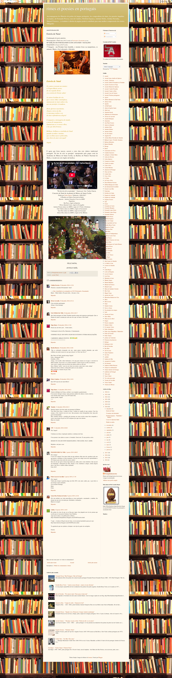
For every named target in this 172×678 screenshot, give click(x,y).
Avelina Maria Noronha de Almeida (114, 138)
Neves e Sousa (108, 308)
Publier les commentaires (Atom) (62, 565)
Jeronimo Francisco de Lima (112, 240)
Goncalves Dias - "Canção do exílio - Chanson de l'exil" (70, 603)
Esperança (107, 191)
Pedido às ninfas (110, 422)
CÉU (52, 428)
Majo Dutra (54, 325)
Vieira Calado (108, 382)
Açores (106, 97)
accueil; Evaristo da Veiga (111, 84)
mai (108, 440)
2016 (106, 455)
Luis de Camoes (109, 274)
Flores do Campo (109, 221)
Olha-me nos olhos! (110, 318)
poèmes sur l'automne (110, 338)
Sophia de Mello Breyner (111, 365)
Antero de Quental (109, 125)
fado (106, 201)
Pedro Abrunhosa (109, 329)
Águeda (106, 104)
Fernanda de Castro (109, 206)
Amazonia (107, 121)
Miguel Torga (108, 293)
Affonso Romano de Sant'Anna (112, 99)
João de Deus (108, 242)
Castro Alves (108, 165)
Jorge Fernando (108, 250)
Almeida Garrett (109, 112)
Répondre (53, 295)
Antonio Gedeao (109, 129)
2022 (106, 397)
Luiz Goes (107, 276)
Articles (107, 33)
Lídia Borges (108, 269)
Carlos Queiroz (108, 159)
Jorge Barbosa (108, 248)
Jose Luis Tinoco (109, 255)
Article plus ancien (92, 562)
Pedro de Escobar (109, 333)
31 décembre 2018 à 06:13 (62, 407)
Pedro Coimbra (55, 379)
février (108, 447)
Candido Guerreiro (109, 153)
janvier (108, 449)
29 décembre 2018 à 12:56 (67, 285)
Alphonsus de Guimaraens (111, 114)
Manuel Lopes (108, 287)
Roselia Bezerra (55, 348)
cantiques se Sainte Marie (111, 155)
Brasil (106, 148)
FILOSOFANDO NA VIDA (58, 452)
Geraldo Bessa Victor (110, 225)
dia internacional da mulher (112, 187)
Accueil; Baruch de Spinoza (112, 87)
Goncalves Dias (108, 229)
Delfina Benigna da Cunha (111, 184)
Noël (106, 312)
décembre (109, 409)
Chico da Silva (108, 172)
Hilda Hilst (107, 231)
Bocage (106, 146)
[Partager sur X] (74, 273)
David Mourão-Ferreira (110, 182)
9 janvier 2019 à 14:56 (73, 496)
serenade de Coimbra (110, 361)
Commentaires (109, 36)
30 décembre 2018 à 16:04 (66, 348)
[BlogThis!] (72, 273)
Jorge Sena (107, 253)
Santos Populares (109, 353)
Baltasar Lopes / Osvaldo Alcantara (113, 140)
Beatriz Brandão (109, 144)
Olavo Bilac (108, 316)
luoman (90, 657)
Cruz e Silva (108, 176)
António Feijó (108, 127)
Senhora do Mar (109, 359)
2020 (106, 402)
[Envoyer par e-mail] (70, 273)
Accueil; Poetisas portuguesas (112, 95)
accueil (53, 275)
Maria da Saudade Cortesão (111, 289)
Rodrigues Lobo (109, 344)
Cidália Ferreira (55, 285)
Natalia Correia (108, 306)
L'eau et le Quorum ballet (112, 419)
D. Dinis (107, 178)
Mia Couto (107, 291)
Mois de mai (108, 301)
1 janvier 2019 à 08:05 (72, 452)
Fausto (106, 204)
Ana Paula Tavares (109, 123)
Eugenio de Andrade (110, 195)
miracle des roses (109, 295)
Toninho (53, 407)
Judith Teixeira (108, 259)
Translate (115, 69)
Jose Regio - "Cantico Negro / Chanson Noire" (60, 648)
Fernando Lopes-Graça (110, 212)
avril (108, 442)
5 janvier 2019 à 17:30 (70, 477)
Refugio (107, 342)
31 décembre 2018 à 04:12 (64, 389)
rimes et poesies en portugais (71, 8)
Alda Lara (107, 110)
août (108, 432)
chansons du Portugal (110, 170)
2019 (106, 404)
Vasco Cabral (108, 376)
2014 (106, 460)
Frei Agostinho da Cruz (111, 223)
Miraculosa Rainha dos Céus (112, 297)
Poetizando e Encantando (78, 40)
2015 (106, 457)
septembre (109, 430)
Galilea (53, 510)
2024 (106, 392)
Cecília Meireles (109, 167)
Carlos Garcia (68, 195)
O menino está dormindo (112, 413)
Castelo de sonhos (109, 163)
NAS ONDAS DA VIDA (57, 313)
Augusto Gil (108, 135)
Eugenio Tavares (109, 199)
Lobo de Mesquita (109, 272)
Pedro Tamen (108, 335)
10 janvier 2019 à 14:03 (61, 510)
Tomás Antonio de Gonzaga (112, 370)
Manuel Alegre (108, 280)
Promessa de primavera (110, 340)
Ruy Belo (107, 348)
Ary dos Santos (108, 133)
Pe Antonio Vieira (109, 327)
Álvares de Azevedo (110, 116)
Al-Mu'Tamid (108, 106)
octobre (109, 427)
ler (105, 267)
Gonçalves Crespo (109, 227)
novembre (109, 425)
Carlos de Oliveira (109, 157)
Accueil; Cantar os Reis (110, 91)
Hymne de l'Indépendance (111, 233)
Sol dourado (108, 363)
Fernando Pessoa (109, 216)
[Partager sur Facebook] (76, 273)
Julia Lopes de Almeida (111, 261)
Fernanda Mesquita (109, 208)
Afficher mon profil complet (110, 480)
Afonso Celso (108, 102)
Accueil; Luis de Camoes (111, 93)
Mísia (106, 299)
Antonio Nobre (108, 131)
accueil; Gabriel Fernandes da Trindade (114, 82)
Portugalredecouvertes (111, 474)
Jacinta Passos (108, 238)
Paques (106, 321)
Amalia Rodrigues (109, 119)
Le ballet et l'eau (109, 263)
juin (108, 437)
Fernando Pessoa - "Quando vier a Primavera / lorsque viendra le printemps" (75, 612)
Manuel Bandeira (109, 282)
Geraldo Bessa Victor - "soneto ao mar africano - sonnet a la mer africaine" (75, 585)
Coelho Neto (108, 174)
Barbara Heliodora (109, 142)
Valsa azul (107, 374)
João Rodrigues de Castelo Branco (113, 244)
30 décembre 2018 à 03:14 (67, 301)
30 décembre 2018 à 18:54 (66, 379)
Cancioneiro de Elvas (110, 150)
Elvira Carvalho (55, 301)
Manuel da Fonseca (109, 284)
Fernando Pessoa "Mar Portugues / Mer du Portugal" (69, 576)
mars (108, 445)
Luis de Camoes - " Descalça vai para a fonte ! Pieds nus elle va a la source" (75, 621)
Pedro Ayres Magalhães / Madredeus (114, 331)
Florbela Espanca (109, 218)
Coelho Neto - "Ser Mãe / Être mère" (65, 639)
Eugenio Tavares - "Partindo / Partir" (65, 630)
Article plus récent (51, 562)
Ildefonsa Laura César (110, 236)
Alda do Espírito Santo (110, 108)
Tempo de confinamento (111, 367)
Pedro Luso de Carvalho (57, 477)
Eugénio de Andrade (110, 197)
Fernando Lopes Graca (110, 210)
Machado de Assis (109, 278)
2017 (106, 452)
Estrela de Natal (110, 411)
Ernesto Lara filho (109, 189)
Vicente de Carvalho (110, 380)
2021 (106, 399)
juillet (108, 435)
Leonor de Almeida (109, 265)
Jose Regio (107, 257)
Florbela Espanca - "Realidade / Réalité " (114, 416)
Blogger (100, 657)
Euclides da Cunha (109, 193)
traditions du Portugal (110, 372)
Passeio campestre (109, 323)
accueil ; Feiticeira (109, 80)
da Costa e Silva (109, 180)
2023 (106, 394)
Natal (57, 275)
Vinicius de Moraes (109, 384)
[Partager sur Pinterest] (77, 273)
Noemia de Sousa (109, 314)
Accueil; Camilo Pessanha (111, 89)
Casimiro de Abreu (109, 161)
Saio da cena (108, 350)
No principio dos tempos (111, 310)
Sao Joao (107, 355)
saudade (107, 357)
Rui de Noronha (109, 346)
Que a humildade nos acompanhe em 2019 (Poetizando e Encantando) (71, 291)
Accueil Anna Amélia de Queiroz (113, 78)
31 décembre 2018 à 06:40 (60, 428)
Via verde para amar (110, 378)
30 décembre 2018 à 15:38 (64, 325)
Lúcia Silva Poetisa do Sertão (59, 496)
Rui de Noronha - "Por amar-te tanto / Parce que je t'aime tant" (72, 594)
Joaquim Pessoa (109, 246)
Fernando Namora (109, 214)
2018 (106, 406)
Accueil (72, 562)
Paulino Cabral (108, 325)
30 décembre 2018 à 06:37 (70, 313)
